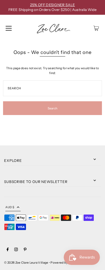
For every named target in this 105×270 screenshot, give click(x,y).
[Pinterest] (25, 250)
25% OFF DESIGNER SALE (52, 5)
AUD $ (9, 207)
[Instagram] (16, 250)
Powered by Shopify (64, 262)
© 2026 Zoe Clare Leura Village (26, 262)
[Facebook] (8, 250)
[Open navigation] (8, 28)
